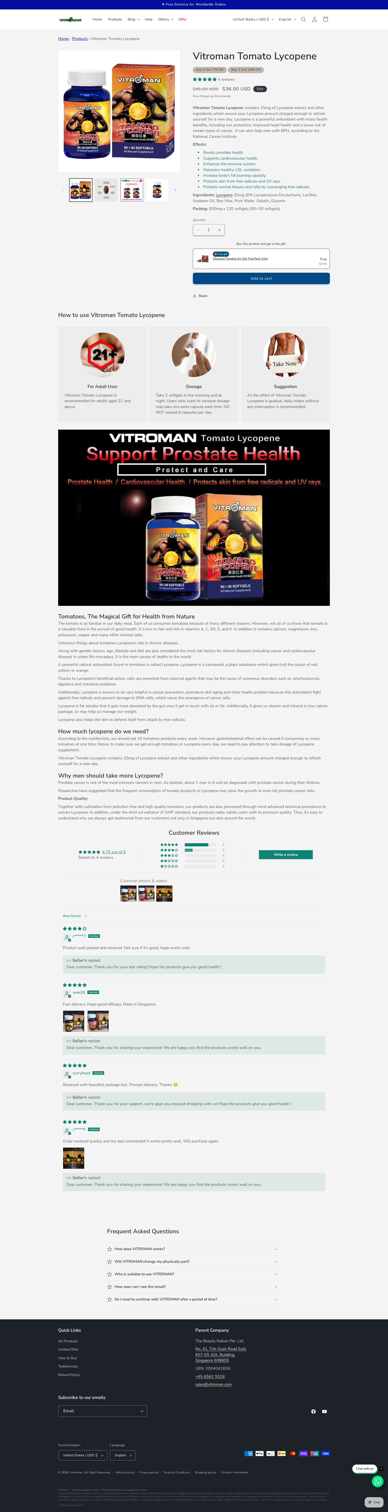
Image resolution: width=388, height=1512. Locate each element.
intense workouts (234, 1496)
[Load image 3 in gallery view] (131, 190)
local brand (279, 1499)
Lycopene (224, 195)
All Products (68, 1340)
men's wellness (319, 1499)
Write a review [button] (286, 854)
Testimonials (68, 1366)
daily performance (118, 1493)
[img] (75, 928)
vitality (228, 1493)
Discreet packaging (114, 1499)
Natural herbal (317, 1496)
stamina (220, 1493)
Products (80, 38)
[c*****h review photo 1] (73, 1158)
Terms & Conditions (176, 1472)
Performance (119, 1490)
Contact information (235, 1472)
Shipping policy (206, 1472)
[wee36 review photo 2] (98, 1021)
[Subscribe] (141, 1411)
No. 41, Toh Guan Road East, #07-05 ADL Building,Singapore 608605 (221, 1354)
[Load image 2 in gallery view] (106, 190)
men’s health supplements (178, 1493)
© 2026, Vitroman (70, 1472)
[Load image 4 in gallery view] (157, 190)
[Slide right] (176, 190)
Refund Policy (69, 1374)
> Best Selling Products (70, 1505)
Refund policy (125, 1472)
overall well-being (270, 1493)
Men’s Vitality (101, 1490)
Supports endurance (81, 1499)
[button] (133, 19)
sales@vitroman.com (213, 1384)
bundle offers (231, 1499)
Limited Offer (68, 1349)
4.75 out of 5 (114, 852)
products (81, 1496)
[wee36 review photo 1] (73, 1021)
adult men (123, 1496)
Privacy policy (149, 1472)
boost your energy (80, 1493)
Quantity (199, 220)
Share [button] (202, 295)
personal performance (260, 1496)
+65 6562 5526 (210, 1376)
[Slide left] (63, 190)
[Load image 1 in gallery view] (81, 190)
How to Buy (67, 1358)
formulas (63, 1499)
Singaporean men (163, 1499)
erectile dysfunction (243, 1493)
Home (63, 38)
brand (143, 1490)
